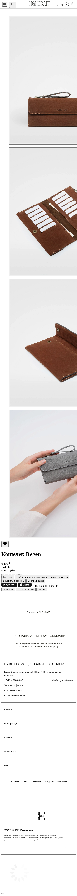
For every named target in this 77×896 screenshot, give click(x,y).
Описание (8, 589)
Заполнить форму (13, 685)
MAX (26, 782)
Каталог (8, 710)
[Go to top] (2, 893)
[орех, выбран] (2, 574)
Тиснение (8, 577)
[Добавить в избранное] (5, 544)
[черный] (6, 574)
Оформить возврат (14, 691)
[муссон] (17, 574)
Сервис (42, 589)
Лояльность (10, 752)
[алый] (13, 574)
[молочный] (20, 574)
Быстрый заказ (36, 581)
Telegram (49, 782)
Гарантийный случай (14, 696)
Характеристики (25, 589)
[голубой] (10, 574)
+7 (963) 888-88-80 (13, 680)
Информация (11, 724)
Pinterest (36, 782)
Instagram (62, 782)
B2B (6, 766)
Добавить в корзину (13, 581)
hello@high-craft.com (62, 680)
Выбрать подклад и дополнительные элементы (42, 577)
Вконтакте (15, 782)
